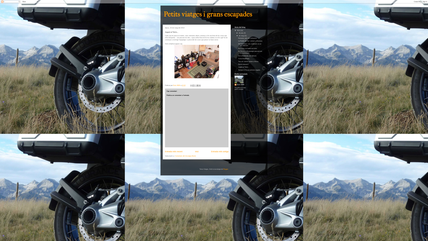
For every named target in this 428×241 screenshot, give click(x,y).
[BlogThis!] (193, 85)
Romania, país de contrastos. (247, 38)
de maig (241, 36)
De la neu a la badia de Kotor (247, 48)
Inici (197, 151)
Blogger (225, 169)
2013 (239, 30)
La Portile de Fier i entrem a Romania (250, 41)
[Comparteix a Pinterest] (200, 85)
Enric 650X (240, 84)
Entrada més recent (173, 151)
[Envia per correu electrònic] (191, 85)
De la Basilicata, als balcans (247, 56)
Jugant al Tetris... (243, 67)
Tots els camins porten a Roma (248, 61)
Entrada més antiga (219, 151)
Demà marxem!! (243, 64)
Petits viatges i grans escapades (208, 14)
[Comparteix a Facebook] (198, 85)
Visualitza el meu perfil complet (240, 88)
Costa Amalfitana (243, 58)
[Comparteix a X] (195, 85)
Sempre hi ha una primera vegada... (249, 70)
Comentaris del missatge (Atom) (185, 156)
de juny (241, 33)
